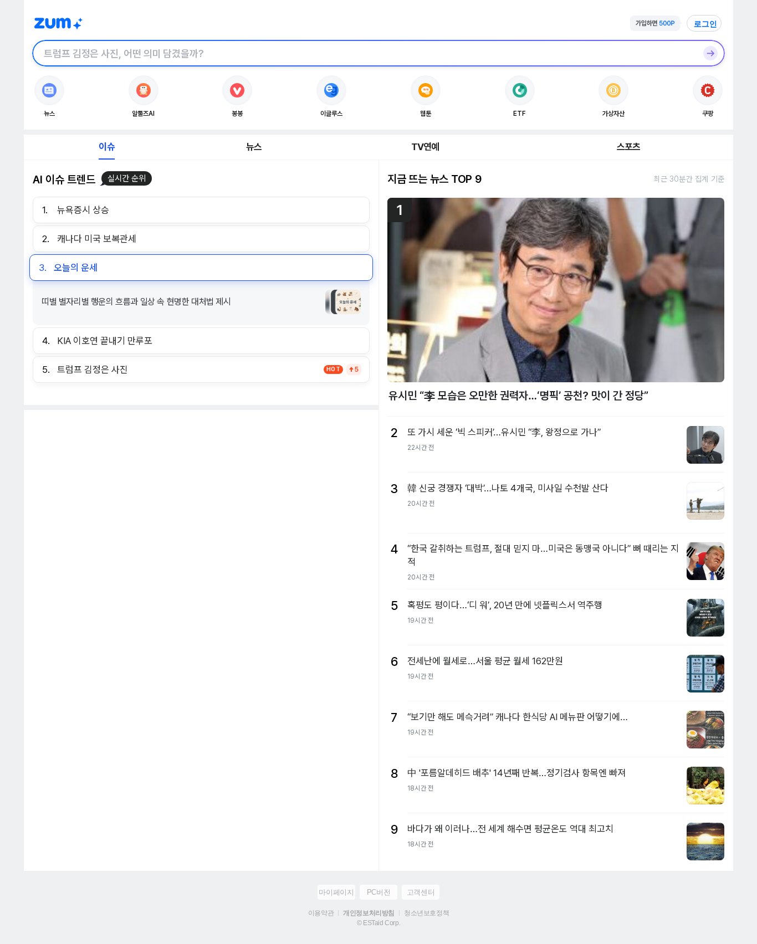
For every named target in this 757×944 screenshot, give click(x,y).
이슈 (106, 146)
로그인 (705, 23)
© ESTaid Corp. (378, 923)
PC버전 (378, 892)
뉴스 (254, 146)
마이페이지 (336, 892)
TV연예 (425, 146)
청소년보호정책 (426, 913)
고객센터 (420, 892)
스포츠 (629, 146)
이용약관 (321, 913)
